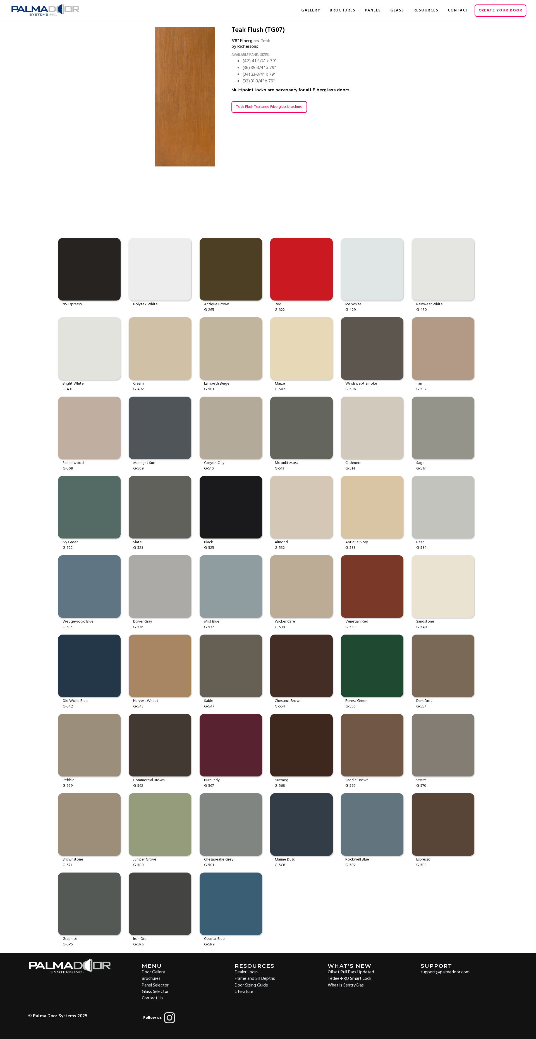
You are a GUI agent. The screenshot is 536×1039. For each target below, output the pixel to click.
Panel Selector (155, 985)
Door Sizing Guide (251, 985)
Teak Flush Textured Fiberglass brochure (269, 107)
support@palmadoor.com (445, 972)
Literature (244, 991)
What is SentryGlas (346, 985)
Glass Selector (155, 991)
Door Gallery (153, 972)
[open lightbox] (192, 96)
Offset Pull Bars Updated (351, 972)
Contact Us (152, 998)
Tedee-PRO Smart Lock (349, 978)
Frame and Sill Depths (255, 978)
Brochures (151, 978)
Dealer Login (246, 972)
